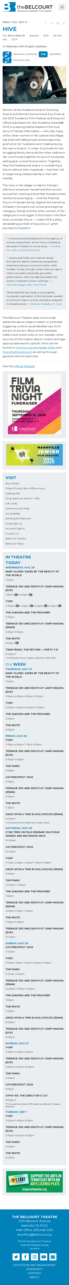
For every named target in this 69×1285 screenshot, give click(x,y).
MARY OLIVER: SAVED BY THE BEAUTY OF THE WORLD (32, 573)
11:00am (10, 951)
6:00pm (20, 1066)
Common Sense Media (31, 347)
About (34, 1277)
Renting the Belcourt (18, 518)
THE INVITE (12, 638)
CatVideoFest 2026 (19, 777)
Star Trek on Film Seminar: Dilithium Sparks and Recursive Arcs (32, 834)
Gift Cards (11, 503)
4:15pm (28, 962)
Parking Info (12, 493)
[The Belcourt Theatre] (28, 7)
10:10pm (10, 936)
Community (34, 1269)
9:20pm (52, 605)
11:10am (9, 862)
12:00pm (10, 884)
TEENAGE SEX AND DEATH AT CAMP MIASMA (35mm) (34, 625)
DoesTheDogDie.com (17, 352)
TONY (9, 601)
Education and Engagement (34, 1265)
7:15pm (28, 744)
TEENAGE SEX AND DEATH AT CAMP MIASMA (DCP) (34, 588)
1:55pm (19, 962)
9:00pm (38, 696)
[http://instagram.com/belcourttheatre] (34, 1256)
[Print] (63, 23)
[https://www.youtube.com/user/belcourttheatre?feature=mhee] (43, 1256)
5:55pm (9, 781)
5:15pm (19, 910)
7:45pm (28, 910)
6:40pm (38, 605)
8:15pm (29, 1051)
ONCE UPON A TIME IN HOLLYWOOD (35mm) (34, 814)
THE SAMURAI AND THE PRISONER (27, 612)
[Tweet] (51, 23)
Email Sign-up (13, 523)
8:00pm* (10, 1100)
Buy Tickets (12, 483)
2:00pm (10, 605)
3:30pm (10, 617)
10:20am (10, 851)
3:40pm (10, 1077)
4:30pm (21, 884)
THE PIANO (12, 766)
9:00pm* (10, 654)
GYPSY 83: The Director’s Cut (26, 1095)
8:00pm (10, 1022)
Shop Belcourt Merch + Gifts (22, 498)
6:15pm (9, 1089)
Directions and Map (17, 508)
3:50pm (10, 770)
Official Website (24, 366)
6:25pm (29, 696)
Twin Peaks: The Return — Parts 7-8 (31, 649)
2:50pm (10, 910)
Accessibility (12, 513)
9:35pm (19, 759)
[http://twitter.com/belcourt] (16, 1256)
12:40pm (10, 988)
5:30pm (30, 988)
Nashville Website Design (34, 1245)
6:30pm (10, 631)
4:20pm (24, 605)
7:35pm (9, 807)
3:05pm (20, 988)
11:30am (10, 873)
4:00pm (23, 594)
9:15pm (19, 631)
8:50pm (10, 729)
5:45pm (19, 1051)
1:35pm (9, 594)
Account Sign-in (15, 528)
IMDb (52, 347)
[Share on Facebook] (45, 23)
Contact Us (12, 533)
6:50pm (10, 643)
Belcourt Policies (15, 538)
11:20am (10, 973)
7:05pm (10, 921)
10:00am (10, 840)
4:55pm (19, 744)
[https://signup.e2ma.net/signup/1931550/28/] (52, 1256)
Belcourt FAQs (14, 543)
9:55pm (37, 744)
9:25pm (19, 921)
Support (34, 1273)
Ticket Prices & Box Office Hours (25, 488)
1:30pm (9, 579)
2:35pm (9, 744)
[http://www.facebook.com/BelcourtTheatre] (25, 1256)
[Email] (57, 23)
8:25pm (29, 1066)
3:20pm (10, 1051)
